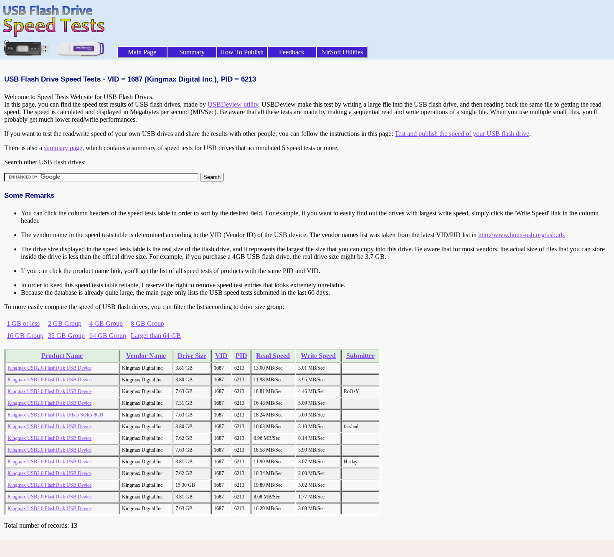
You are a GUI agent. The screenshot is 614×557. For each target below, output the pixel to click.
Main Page (142, 52)
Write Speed (318, 355)
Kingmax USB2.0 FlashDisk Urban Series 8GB (55, 415)
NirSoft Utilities (342, 52)
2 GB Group (64, 323)
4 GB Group (106, 323)
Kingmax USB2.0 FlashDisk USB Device (49, 368)
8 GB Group (147, 323)
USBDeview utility (233, 104)
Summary (192, 52)
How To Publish (242, 52)
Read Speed (273, 355)
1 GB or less (23, 323)
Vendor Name (146, 355)
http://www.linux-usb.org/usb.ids (521, 234)
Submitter (360, 355)
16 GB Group (25, 335)
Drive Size (192, 355)
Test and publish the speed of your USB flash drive (462, 133)
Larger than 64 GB (156, 335)
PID (241, 355)
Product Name (62, 355)
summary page (63, 147)
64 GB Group (107, 335)
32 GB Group (66, 335)
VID (221, 355)
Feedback (291, 52)
